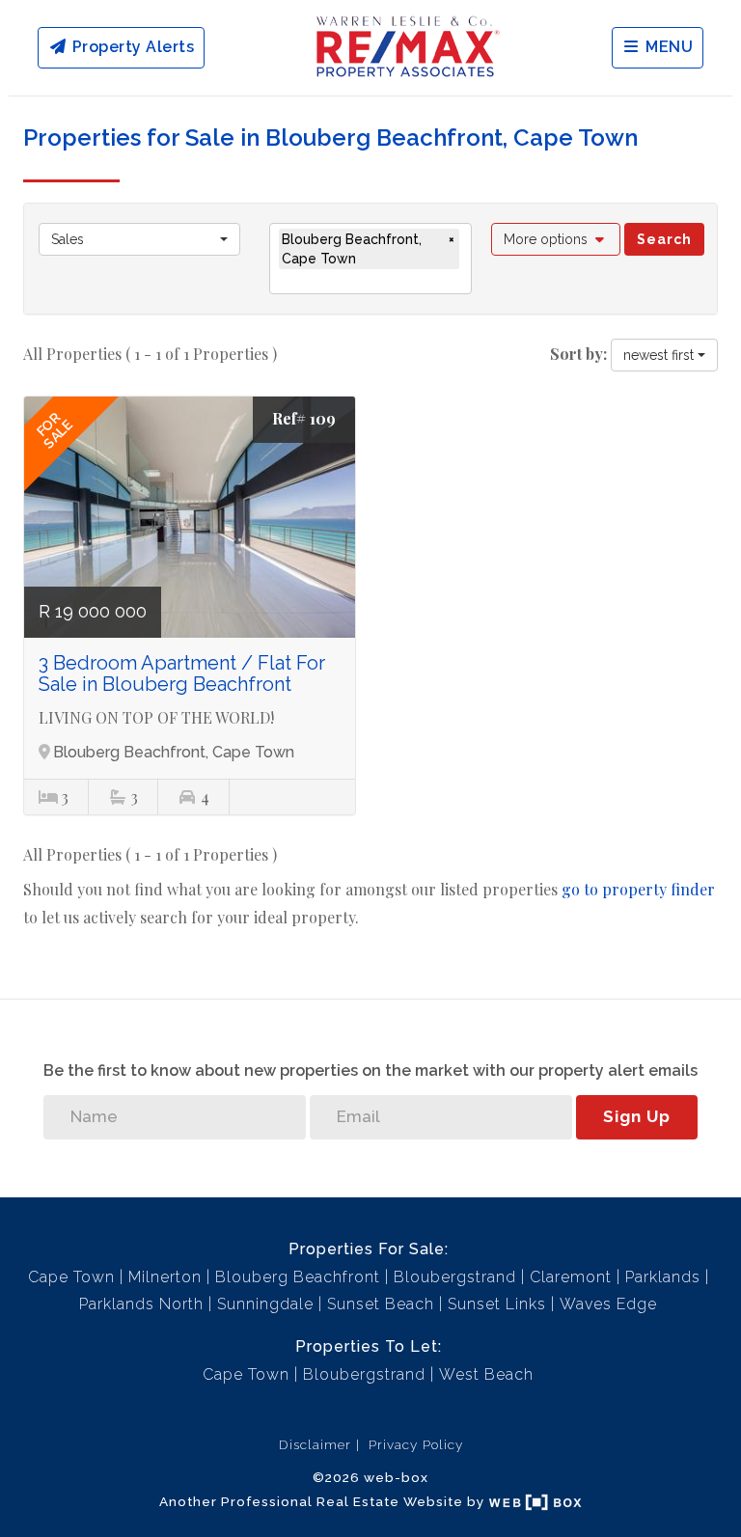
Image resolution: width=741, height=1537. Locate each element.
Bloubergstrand (455, 1277)
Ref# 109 (304, 418)
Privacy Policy (416, 1444)
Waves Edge (608, 1304)
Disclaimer (315, 1444)
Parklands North (141, 1304)
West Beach (486, 1374)
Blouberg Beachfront (297, 1277)
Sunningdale (265, 1304)
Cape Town (71, 1277)
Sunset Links (497, 1304)
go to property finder (638, 889)
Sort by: (578, 353)
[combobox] (139, 239)
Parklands (662, 1277)
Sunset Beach (380, 1304)
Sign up (637, 1116)
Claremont (571, 1277)
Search (664, 239)
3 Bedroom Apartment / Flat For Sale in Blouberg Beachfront (182, 673)
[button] (556, 239)
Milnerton (165, 1277)
